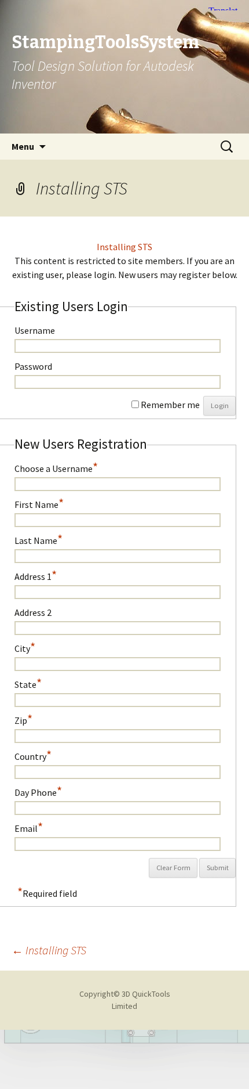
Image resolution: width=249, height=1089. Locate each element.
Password (33, 366)
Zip (23, 718)
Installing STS (124, 247)
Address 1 (35, 574)
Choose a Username (56, 466)
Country (33, 754)
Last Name (38, 538)
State (28, 682)
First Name (39, 502)
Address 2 (33, 612)
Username (34, 330)
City (24, 646)
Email (28, 826)
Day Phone (38, 790)
